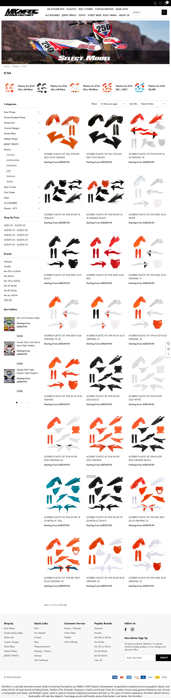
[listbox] (153, 104)
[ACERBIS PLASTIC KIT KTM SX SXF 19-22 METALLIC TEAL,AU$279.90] (63, 494)
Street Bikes (95, 15)
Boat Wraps (110, 15)
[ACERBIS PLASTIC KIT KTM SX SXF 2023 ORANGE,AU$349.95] (105, 434)
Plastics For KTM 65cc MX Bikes (59, 88)
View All (98, 660)
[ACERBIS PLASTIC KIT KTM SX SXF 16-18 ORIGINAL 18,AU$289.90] (148, 131)
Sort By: (133, 104)
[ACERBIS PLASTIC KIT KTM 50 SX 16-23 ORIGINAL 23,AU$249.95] (148, 313)
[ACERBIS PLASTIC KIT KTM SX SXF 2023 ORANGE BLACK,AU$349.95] (148, 434)
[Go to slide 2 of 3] (22, 402)
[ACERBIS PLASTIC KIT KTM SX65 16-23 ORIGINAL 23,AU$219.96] (148, 555)
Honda (45, 689)
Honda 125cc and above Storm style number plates (28, 344)
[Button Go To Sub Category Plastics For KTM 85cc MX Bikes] (74, 88)
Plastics (71, 9)
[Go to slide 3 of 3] (27, 402)
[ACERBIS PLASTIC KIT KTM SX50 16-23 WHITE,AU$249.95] (148, 192)
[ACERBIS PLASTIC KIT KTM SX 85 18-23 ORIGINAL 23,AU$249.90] (105, 555)
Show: (94, 104)
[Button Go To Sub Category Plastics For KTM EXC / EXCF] (107, 88)
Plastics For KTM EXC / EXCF (124, 88)
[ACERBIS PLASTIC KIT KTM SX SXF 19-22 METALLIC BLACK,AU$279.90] (105, 494)
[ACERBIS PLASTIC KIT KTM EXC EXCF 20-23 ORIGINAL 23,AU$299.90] (148, 494)
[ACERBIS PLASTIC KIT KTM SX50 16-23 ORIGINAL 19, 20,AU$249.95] (63, 313)
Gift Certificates (41, 660)
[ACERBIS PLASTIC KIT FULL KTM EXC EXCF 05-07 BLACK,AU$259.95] (105, 131)
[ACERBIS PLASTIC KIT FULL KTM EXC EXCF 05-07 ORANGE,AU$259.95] (63, 131)
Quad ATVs (122, 9)
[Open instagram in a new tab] (132, 629)
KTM (60, 689)
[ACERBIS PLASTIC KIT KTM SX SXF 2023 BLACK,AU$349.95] (105, 373)
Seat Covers (86, 9)
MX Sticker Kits (55, 9)
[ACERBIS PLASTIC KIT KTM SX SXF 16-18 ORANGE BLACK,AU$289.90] (105, 192)
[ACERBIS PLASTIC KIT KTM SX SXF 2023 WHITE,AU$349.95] (148, 373)
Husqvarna (79, 689)
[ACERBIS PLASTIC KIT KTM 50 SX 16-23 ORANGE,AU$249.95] (63, 373)
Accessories (52, 15)
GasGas (90, 689)
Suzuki (101, 689)
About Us (124, 15)
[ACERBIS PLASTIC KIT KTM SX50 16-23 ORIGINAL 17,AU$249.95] (148, 252)
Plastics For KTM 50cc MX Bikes (26, 88)
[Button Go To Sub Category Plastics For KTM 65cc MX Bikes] (42, 88)
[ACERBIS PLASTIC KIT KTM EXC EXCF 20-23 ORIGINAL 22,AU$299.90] (63, 555)
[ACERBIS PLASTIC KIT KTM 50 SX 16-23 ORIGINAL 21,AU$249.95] (105, 313)
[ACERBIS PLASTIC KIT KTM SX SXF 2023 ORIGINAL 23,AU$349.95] (63, 434)
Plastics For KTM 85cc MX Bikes (91, 88)
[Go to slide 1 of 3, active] (16, 402)
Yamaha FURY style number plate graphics (27, 371)
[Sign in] (155, 3)
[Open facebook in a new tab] (125, 629)
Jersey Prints (69, 15)
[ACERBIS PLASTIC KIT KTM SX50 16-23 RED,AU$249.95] (105, 252)
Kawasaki (68, 689)
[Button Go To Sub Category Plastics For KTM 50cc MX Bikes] (9, 88)
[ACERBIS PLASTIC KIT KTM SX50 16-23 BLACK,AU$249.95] (63, 252)
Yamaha (53, 689)
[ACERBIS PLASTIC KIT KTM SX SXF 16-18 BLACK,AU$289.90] (63, 192)
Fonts (82, 15)
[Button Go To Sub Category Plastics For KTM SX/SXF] (139, 88)
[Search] (164, 12)
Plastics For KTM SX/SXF (156, 88)
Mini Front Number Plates (28, 318)
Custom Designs (104, 9)
